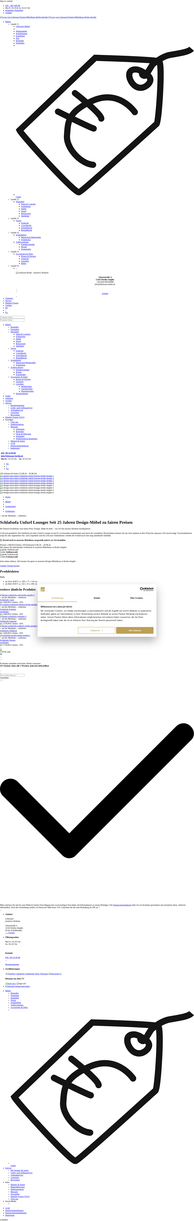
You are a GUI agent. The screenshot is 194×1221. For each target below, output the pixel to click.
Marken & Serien (18, 441)
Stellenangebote (17, 424)
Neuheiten (20, 43)
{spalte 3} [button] (15, 218)
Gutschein (15, 412)
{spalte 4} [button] (15, 232)
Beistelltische (26, 230)
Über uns (14, 422)
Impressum (15, 448)
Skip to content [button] (6, 1)
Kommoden (26, 249)
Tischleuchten (27, 389)
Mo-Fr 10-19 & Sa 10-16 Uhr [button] (17, 8)
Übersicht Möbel (23, 26)
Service (8, 301)
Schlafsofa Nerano (7, 640)
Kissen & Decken (28, 256)
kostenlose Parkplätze (14, 10)
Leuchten (25, 261)
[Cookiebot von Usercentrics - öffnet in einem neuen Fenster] (141, 589)
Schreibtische (26, 228)
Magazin (14, 427)
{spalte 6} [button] (15, 266)
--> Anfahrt (10, 933)
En (6, 312)
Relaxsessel (26, 213)
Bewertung (15, 415)
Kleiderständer (22, 393)
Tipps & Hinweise (23, 434)
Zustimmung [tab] (57, 598)
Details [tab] (97, 598)
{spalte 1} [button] (15, 24)
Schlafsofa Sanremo (8, 621)
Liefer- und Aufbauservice (21, 408)
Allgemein (20, 429)
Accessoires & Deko (24, 254)
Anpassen (95, 630)
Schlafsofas (26, 206)
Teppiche (25, 259)
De (6, 308)
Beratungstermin (17, 405)
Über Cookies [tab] (136, 598)
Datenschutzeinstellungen (16, 1213)
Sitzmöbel (20, 202)
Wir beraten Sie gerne (20, 1170)
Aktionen (9, 298)
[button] (105, 282)
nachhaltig (4, 612)
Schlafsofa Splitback (8, 631)
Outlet (7, 396)
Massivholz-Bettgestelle (31, 237)
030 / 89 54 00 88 (8, 453)
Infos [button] (7, 1182)
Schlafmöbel (21, 235)
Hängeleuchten (27, 391)
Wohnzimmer (21, 31)
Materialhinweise (18, 1187)
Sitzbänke (25, 216)
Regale (24, 247)
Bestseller (20, 41)
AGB (13, 443)
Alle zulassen (135, 630)
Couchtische (26, 225)
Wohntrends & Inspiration (26, 439)
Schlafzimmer (21, 33)
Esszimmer (20, 36)
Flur (17, 38)
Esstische (25, 223)
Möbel (8, 22)
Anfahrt (8, 13)
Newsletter (15, 1194)
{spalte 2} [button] (15, 199)
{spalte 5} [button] (15, 251)
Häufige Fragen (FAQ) (14, 417)
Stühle (23, 209)
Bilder (23, 263)
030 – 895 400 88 (12, 5)
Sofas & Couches (28, 204)
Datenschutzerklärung (20, 446)
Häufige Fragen (11, 303)
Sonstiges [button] (9, 420)
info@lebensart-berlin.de (12, 456)
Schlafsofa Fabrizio (8, 609)
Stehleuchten (26, 386)
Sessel (23, 211)
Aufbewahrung (22, 242)
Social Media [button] (10, 1201)
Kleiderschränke (28, 244)
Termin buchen (13, 566)
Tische (18, 221)
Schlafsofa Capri (7, 600)
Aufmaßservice (17, 410)
